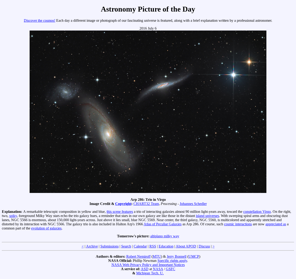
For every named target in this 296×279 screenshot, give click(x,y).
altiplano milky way (164, 236)
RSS (152, 246)
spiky (13, 216)
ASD (144, 269)
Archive (92, 246)
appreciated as (275, 224)
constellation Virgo (257, 212)
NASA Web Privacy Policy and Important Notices (148, 265)
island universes (207, 216)
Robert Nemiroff (138, 256)
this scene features (120, 212)
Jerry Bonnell (176, 256)
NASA (158, 269)
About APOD (186, 246)
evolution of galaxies (46, 228)
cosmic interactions (238, 224)
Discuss (204, 246)
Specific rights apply (172, 261)
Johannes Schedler (193, 204)
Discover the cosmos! (39, 20)
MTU (157, 256)
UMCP (193, 256)
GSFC (170, 269)
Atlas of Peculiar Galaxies (163, 224)
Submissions (109, 246)
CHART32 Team (146, 204)
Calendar (140, 246)
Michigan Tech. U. (150, 273)
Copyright (123, 204)
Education (166, 246)
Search (126, 246)
